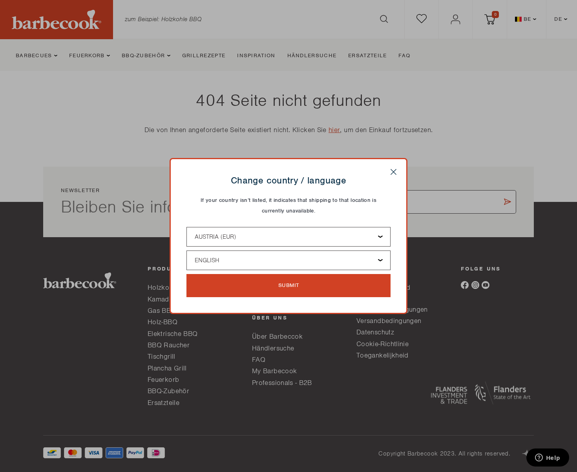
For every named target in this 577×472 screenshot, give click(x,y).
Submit (288, 285)
